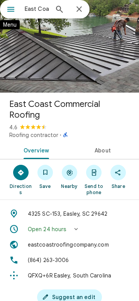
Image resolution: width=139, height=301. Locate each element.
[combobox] (37, 9)
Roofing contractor (33, 135)
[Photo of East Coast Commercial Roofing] (69, 46)
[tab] (35, 149)
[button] (69, 229)
